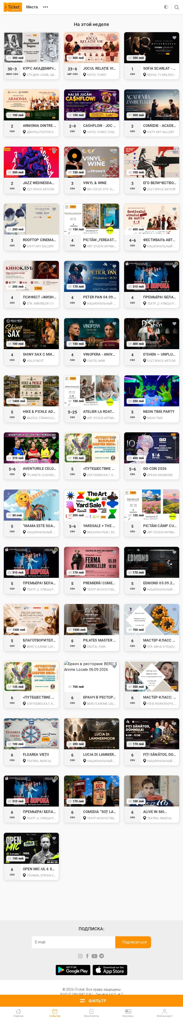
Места (32, 7)
